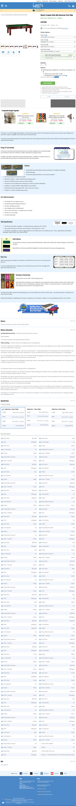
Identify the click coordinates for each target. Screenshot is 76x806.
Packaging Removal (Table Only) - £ (55, 75)
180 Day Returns (40, 10)
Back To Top (72, 321)
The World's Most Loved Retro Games (44, 794)
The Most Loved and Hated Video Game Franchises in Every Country (45, 782)
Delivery (14, 53)
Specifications (8, 53)
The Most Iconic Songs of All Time (44, 791)
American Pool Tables (8, 14)
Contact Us (60, 1)
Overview (3, 53)
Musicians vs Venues (41, 788)
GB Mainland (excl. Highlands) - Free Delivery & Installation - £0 (59, 70)
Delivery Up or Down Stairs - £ (53, 73)
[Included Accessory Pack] (25, 48)
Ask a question (4, 764)
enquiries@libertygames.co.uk (28, 788)
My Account (45, 1)
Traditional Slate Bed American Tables (20, 14)
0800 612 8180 (71, 1)
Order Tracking (52, 1)
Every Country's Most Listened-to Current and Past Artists (43, 785)
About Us (39, 1)
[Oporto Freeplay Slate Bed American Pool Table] (19, 30)
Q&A (19, 53)
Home (3, 14)
